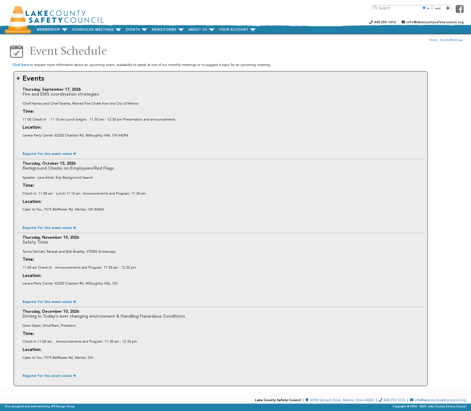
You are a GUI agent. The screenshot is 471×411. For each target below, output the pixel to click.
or (428, 8)
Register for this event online (48, 154)
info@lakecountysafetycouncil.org (435, 22)
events (133, 29)
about (197, 29)
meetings (93, 29)
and (437, 8)
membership (48, 29)
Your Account (234, 29)
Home (433, 40)
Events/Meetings (451, 40)
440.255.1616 (385, 22)
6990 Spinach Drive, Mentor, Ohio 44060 (342, 400)
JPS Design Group (63, 406)
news (164, 29)
